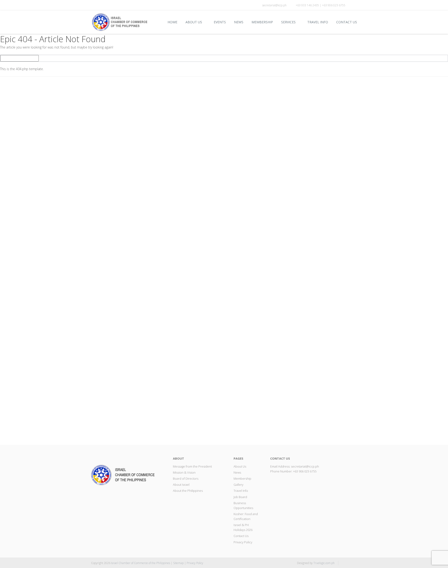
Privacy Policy (243, 542)
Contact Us (346, 22)
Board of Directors (185, 478)
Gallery (238, 484)
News (238, 22)
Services (288, 22)
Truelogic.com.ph (324, 563)
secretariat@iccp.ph (274, 5)
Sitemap (178, 563)
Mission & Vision (184, 472)
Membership (262, 22)
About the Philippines (188, 491)
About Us (194, 22)
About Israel (181, 484)
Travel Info (317, 22)
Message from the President (192, 466)
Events (220, 22)
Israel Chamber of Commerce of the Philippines (140, 563)
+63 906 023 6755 (304, 471)
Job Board (240, 497)
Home (172, 22)
